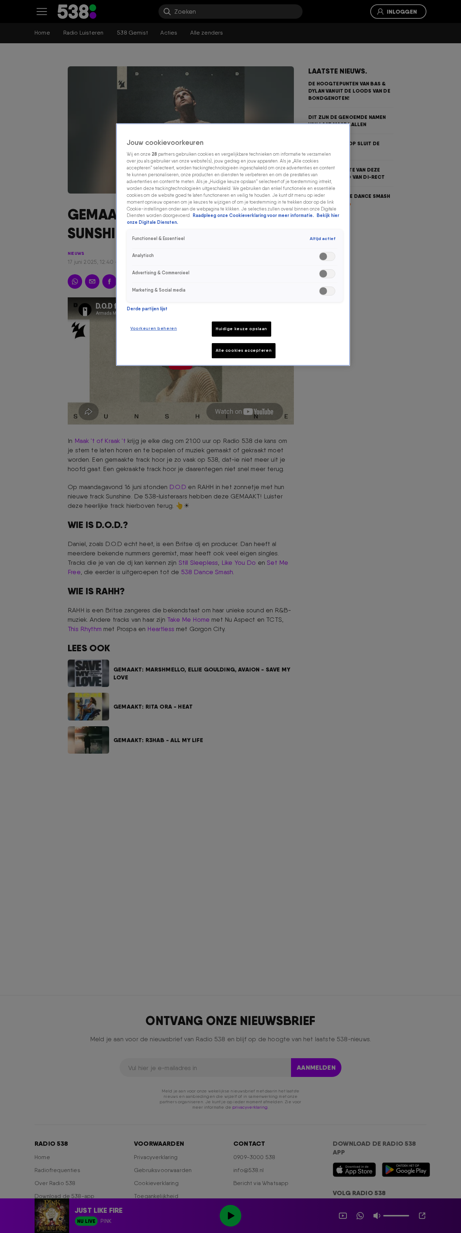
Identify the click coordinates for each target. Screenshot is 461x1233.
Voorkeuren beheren (153, 328)
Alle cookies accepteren (244, 350)
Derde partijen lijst (147, 308)
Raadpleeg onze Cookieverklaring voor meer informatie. (254, 215)
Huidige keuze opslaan (241, 328)
